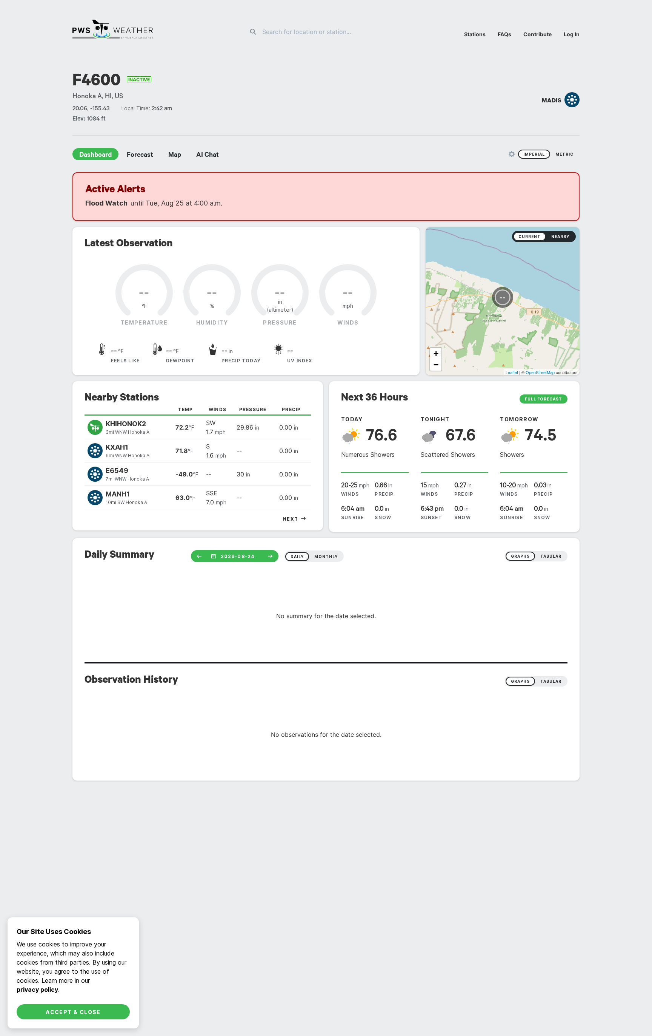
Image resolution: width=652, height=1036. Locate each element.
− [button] (436, 365)
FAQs (504, 34)
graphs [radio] (520, 556)
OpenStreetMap (540, 372)
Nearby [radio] (560, 236)
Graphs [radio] (520, 681)
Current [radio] (529, 236)
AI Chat (207, 155)
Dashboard (95, 155)
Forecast (140, 155)
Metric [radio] (564, 154)
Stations (475, 34)
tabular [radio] (550, 556)
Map (174, 155)
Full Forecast (543, 399)
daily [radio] (297, 556)
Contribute (537, 34)
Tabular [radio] (550, 681)
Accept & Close (73, 1012)
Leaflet (512, 372)
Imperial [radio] (534, 154)
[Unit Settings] (511, 154)
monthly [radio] (326, 556)
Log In (572, 34)
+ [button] (436, 353)
